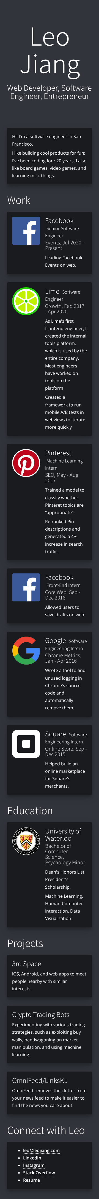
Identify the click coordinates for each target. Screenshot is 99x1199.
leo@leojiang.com (41, 1150)
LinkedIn (32, 1158)
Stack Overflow (39, 1173)
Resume (31, 1180)
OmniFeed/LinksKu (40, 1080)
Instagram (34, 1165)
